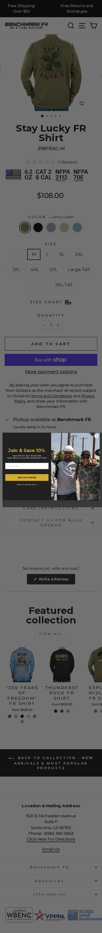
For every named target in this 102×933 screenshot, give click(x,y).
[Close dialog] (96, 436)
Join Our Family (26, 477)
